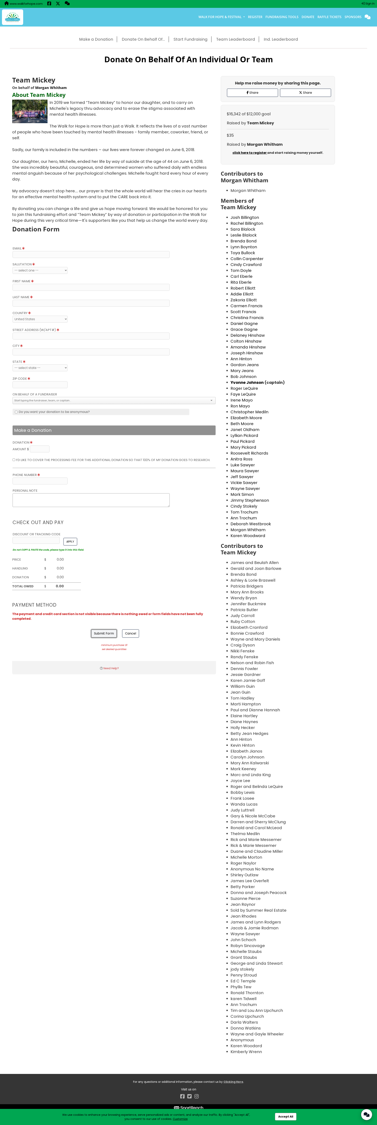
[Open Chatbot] (366, 1114)
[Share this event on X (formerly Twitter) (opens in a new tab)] (58, 3)
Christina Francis (247, 317)
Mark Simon (242, 494)
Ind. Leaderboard (281, 39)
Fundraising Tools (281, 17)
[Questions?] (67, 3)
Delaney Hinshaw (248, 335)
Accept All (285, 1117)
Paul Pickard (243, 441)
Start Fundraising (191, 39)
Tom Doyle (241, 270)
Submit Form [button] (104, 633)
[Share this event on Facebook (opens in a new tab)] (49, 3)
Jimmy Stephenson (250, 500)
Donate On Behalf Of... (143, 39)
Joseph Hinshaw (247, 353)
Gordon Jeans (245, 365)
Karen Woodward (248, 535)
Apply (70, 542)
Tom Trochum (244, 512)
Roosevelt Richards (249, 453)
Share (253, 92)
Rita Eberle (241, 282)
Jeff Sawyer (242, 477)
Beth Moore (242, 423)
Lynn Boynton (244, 247)
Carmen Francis (247, 306)
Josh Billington (245, 217)
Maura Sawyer (245, 471)
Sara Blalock (243, 229)
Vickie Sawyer (244, 482)
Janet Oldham (245, 429)
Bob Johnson (243, 376)
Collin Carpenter (247, 258)
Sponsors (353, 17)
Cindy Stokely (244, 506)
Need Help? (111, 668)
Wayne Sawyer (245, 488)
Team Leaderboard (235, 39)
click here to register (249, 152)
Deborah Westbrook (251, 524)
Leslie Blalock (244, 235)
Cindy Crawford (246, 264)
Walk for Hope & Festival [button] (220, 17)
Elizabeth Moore (246, 418)
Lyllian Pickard (244, 435)
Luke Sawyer (243, 465)
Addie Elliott (242, 294)
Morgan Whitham (248, 530)
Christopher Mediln (249, 412)
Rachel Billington (247, 223)
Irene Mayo (242, 400)
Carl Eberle (242, 276)
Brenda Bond (244, 241)
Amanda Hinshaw (248, 347)
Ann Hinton (241, 359)
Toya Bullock (243, 253)
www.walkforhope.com (26, 4)
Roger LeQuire (244, 388)
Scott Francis (243, 311)
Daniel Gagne (244, 323)
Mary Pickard (243, 447)
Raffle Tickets (329, 17)
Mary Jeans (242, 370)
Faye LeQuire (243, 394)
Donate (308, 17)
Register (255, 17)
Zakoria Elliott (244, 300)
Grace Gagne (244, 329)
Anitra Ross (242, 459)
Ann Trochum (244, 518)
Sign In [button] (370, 3)
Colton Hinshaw (246, 341)
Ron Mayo (240, 406)
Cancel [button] (130, 633)
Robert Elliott (243, 288)
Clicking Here (233, 1082)
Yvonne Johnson (247, 382)
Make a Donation (96, 39)
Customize (180, 1119)
